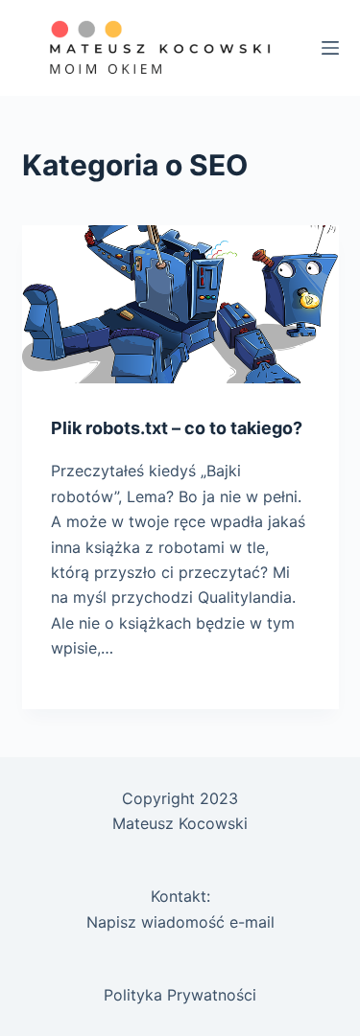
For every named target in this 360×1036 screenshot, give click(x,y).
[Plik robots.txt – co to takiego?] (180, 304)
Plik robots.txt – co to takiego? (176, 428)
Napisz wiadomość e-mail (180, 922)
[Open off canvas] (330, 48)
